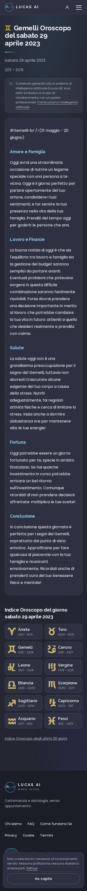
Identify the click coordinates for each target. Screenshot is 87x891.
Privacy (11, 835)
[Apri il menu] (78, 7)
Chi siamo (13, 823)
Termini (46, 835)
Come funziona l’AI (56, 823)
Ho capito (43, 878)
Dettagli (32, 868)
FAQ (31, 823)
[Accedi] (67, 7)
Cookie (28, 835)
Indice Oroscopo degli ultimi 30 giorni (36, 738)
